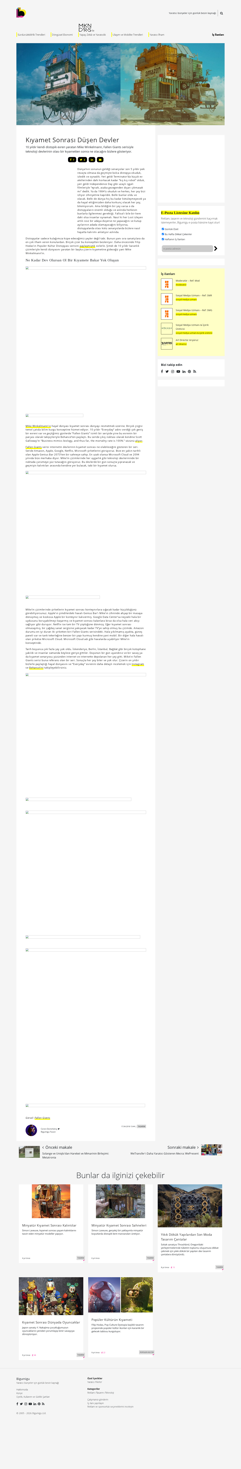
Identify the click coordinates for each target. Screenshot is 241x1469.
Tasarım (100, 1392)
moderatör (181, 284)
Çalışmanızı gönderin (97, 1399)
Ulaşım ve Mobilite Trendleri (128, 34)
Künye (19, 1393)
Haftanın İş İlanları (175, 239)
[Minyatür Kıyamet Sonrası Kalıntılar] (51, 1201)
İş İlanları (218, 34)
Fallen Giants (34, 447)
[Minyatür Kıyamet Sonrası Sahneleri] (120, 1201)
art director (181, 344)
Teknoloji (109, 1392)
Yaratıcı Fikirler (94, 1382)
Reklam (91, 1392)
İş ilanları (168, 274)
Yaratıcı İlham (157, 34)
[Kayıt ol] (216, 248)
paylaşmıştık (87, 245)
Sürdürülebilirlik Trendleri (31, 34)
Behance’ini (36, 667)
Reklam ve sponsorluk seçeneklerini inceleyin (110, 1406)
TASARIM (141, 1126)
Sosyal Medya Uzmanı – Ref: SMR (194, 295)
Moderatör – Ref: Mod (188, 280)
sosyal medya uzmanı (186, 299)
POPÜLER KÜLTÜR (147, 1352)
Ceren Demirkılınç (49, 1128)
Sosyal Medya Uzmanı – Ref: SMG (194, 310)
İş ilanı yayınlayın (95, 1403)
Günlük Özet (171, 229)
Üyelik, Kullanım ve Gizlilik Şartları (33, 1396)
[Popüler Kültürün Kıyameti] (120, 1294)
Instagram (138, 664)
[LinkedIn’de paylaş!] (92, 159)
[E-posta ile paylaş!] (100, 159)
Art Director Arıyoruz (187, 340)
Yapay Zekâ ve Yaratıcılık (93, 34)
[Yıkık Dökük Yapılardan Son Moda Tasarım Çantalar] (190, 1205)
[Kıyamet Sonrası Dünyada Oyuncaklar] (51, 1296)
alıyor (138, 440)
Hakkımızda (22, 1389)
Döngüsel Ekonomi (62, 34)
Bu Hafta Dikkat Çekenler (178, 234)
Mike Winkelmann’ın (38, 426)
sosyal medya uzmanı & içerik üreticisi (194, 332)
